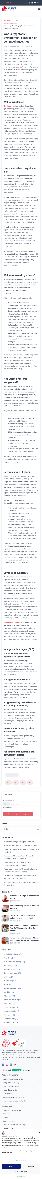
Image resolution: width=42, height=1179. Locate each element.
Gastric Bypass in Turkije (11, 1086)
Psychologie (8, 1004)
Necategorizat (13, 775)
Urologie (5, 1117)
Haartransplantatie (10, 973)
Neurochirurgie (9, 981)
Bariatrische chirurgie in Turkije (13, 1079)
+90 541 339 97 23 (10, 2)
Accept (11, 1166)
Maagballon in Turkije (10, 1090)
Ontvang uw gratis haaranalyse (18, 814)
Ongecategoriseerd (11, 47)
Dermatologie (8, 966)
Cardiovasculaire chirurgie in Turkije (14, 1125)
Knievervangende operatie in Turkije (14, 1101)
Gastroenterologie (10, 969)
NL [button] (38, 2)
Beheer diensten (21, 1161)
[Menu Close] (39, 9)
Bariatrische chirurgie (11, 954)
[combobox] (6, 804)
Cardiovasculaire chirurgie (13, 962)
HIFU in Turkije (7, 1094)
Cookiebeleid (21, 1176)
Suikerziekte (8, 1015)
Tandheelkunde (9, 1019)
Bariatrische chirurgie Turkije (12, 1110)
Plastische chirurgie (11, 1000)
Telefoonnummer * (8, 800)
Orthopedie (7, 996)
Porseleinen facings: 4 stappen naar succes (19, 842)
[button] (39, 1133)
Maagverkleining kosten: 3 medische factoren (20, 846)
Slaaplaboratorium (10, 1011)
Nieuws (6, 985)
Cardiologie (8, 958)
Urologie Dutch (9, 1023)
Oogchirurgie (8, 992)
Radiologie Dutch (10, 1007)
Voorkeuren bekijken (21, 1171)
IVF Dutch (7, 977)
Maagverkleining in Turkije (11, 1083)
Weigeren (31, 1166)
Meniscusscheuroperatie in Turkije (14, 1097)
